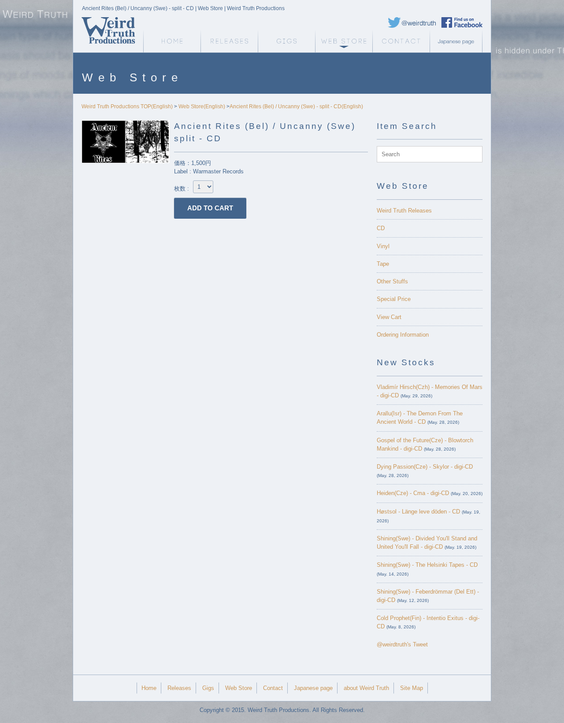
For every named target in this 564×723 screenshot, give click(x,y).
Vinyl (383, 246)
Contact (401, 41)
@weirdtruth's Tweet (402, 644)
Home (148, 688)
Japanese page (458, 41)
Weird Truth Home (171, 41)
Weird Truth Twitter (412, 22)
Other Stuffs (392, 281)
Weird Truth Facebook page (461, 22)
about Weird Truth (366, 688)
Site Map (411, 688)
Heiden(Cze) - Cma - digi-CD (413, 493)
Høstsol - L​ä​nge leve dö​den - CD (418, 511)
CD (381, 228)
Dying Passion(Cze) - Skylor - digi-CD (425, 466)
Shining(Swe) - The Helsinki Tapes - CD (427, 565)
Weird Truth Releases (404, 210)
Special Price (394, 299)
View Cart (389, 317)
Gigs (286, 41)
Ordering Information (403, 334)
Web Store (343, 41)
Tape (383, 264)
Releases (229, 41)
